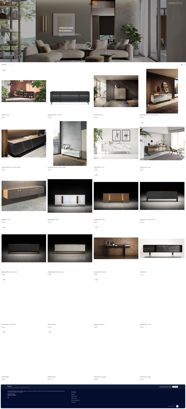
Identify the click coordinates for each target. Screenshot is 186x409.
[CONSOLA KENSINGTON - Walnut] (116, 248)
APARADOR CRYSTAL (5, 114)
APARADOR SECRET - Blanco (99, 167)
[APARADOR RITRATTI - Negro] (116, 300)
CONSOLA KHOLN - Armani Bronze (100, 376)
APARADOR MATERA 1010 (98, 114)
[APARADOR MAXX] (162, 248)
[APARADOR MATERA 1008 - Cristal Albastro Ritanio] (162, 91)
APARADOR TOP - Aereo (6, 219)
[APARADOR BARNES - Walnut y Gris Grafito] (24, 248)
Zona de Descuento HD (75, 400)
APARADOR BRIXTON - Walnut (99, 219)
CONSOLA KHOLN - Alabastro (145, 376)
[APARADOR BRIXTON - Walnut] (116, 196)
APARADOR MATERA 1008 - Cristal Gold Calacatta (57, 167)
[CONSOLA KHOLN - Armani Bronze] (116, 353)
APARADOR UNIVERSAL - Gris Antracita (55, 114)
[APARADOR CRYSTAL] (24, 91)
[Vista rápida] (90, 71)
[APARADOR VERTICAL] (70, 353)
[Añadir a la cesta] (136, 71)
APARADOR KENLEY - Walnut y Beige (8, 324)
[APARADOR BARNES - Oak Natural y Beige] (70, 248)
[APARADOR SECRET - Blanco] (116, 143)
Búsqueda (73, 394)
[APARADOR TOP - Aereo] (24, 196)
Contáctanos (73, 402)
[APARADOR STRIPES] (24, 353)
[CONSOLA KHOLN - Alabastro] (162, 353)
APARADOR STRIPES (5, 376)
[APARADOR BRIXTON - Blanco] (70, 196)
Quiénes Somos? (74, 396)
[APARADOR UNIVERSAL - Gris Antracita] (70, 91)
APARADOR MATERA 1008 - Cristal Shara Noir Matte (11, 167)
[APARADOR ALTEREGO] (70, 300)
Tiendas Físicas (74, 398)
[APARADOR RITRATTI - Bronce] (162, 300)
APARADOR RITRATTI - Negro (99, 324)
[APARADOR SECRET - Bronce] (162, 143)
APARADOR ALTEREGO (52, 324)
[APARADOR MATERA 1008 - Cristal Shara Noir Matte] (24, 143)
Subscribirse (175, 386)
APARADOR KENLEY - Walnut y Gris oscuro (147, 219)
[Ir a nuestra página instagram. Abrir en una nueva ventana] (8, 397)
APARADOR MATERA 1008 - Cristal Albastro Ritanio (149, 114)
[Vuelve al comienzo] (177, 406)
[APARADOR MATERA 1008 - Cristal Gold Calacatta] (70, 143)
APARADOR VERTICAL (52, 376)
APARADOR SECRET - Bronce (145, 167)
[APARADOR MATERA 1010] (116, 91)
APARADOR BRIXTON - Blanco (53, 219)
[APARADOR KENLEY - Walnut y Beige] (24, 300)
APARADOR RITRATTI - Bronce (145, 324)
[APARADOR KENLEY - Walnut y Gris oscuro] (162, 196)
